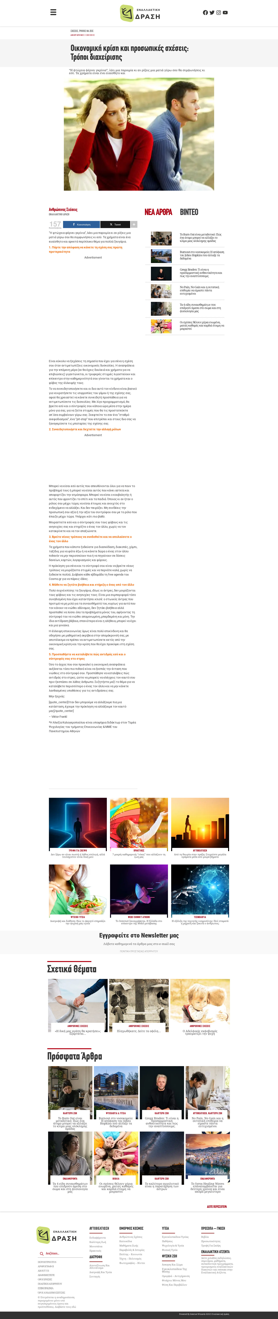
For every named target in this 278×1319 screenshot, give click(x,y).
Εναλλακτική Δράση (59, 214)
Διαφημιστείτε (46, 1275)
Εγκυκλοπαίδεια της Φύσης (174, 1270)
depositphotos (47, 1262)
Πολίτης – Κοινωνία (130, 1254)
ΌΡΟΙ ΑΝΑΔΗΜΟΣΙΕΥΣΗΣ (51, 1292)
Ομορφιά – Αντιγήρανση (176, 1276)
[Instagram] (218, 12)
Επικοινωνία (45, 1288)
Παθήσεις (167, 1241)
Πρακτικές (95, 1250)
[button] (53, 12)
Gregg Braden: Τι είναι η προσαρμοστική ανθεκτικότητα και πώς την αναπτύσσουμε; (201, 273)
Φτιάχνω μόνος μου (174, 1280)
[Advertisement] (93, 309)
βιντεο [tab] (189, 212)
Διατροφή (95, 1257)
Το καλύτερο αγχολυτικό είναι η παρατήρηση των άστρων (162, 1186)
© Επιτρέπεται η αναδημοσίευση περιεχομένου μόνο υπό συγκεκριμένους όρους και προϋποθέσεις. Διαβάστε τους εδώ (57, 1302)
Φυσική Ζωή (169, 1256)
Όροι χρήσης (45, 1279)
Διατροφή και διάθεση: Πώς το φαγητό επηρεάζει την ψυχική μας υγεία (77, 922)
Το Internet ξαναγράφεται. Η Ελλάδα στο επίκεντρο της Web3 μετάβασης (139, 922)
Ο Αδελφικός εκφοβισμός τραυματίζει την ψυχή (200, 1032)
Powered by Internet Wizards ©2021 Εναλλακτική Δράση (204, 1314)
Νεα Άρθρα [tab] (158, 212)
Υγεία (165, 1229)
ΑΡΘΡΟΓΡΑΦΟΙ (46, 1266)
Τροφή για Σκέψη (211, 1245)
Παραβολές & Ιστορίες (131, 1249)
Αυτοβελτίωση (200, 1113)
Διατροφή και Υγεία (100, 1272)
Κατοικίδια (125, 1241)
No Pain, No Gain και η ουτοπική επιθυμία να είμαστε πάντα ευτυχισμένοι (199, 290)
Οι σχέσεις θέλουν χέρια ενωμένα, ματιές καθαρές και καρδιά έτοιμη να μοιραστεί (202, 325)
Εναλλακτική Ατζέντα (215, 1252)
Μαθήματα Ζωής (128, 1245)
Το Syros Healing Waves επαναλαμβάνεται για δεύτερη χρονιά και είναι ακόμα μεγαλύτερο (207, 1187)
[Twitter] (212, 12)
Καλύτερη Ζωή (70, 1113)
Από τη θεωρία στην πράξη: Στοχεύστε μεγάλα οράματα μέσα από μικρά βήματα (200, 855)
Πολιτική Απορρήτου (50, 1283)
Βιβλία (116, 1178)
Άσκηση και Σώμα (172, 1264)
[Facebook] (205, 12)
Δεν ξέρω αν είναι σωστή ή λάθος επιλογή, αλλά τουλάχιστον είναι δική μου (78, 855)
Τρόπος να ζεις (86, 31)
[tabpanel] (185, 281)
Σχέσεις (74, 31)
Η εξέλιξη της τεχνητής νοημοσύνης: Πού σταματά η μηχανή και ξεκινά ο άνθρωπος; (200, 922)
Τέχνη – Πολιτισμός (130, 1258)
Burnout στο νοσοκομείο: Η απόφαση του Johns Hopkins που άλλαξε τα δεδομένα (202, 255)
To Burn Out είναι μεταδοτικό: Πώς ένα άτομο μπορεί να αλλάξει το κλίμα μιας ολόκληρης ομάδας (200, 237)
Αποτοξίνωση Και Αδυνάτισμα (99, 1266)
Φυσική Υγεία (169, 1249)
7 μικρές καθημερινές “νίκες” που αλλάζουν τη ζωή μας (138, 855)
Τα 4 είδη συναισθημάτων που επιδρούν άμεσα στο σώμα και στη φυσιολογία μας (200, 308)
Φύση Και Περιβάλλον (174, 1284)
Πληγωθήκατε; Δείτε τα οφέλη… (139, 1031)
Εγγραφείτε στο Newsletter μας (139, 935)
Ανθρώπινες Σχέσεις (83, 35)
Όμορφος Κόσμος (131, 1229)
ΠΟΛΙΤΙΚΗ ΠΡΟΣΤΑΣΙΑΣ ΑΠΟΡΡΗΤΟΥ (139, 951)
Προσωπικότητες (210, 1241)
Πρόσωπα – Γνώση (213, 1229)
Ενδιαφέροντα (70, 1178)
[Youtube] (225, 12)
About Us (43, 1270)
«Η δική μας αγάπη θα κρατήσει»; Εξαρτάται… (78, 1032)
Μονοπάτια (95, 1246)
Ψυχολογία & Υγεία (116, 1113)
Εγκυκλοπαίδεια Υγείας (175, 1236)
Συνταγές (94, 1276)
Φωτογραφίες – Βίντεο (132, 1263)
